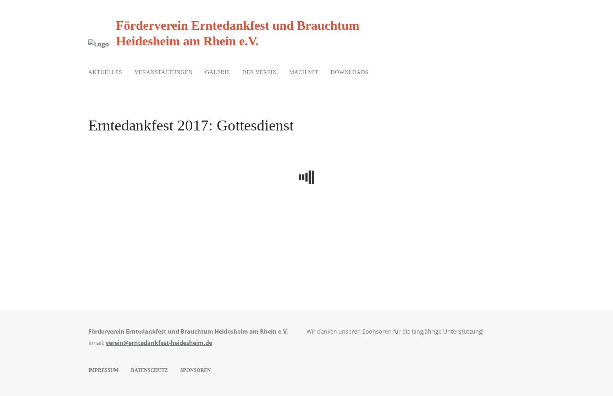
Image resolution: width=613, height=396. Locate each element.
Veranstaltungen (163, 72)
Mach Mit (303, 72)
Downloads (349, 72)
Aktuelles (105, 72)
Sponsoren (195, 370)
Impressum (103, 370)
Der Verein (259, 72)
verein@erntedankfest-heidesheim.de (159, 343)
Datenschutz (149, 370)
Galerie (217, 72)
